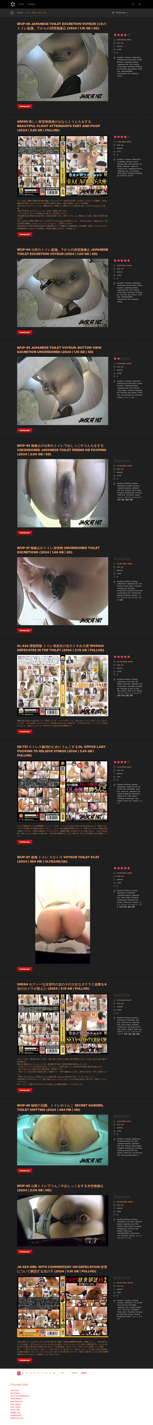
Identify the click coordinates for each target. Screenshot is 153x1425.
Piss (131, 64)
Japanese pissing (131, 62)
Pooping (131, 66)
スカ (132, 397)
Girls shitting (133, 164)
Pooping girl (129, 492)
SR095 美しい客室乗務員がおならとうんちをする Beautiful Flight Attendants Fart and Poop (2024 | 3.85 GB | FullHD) (58, 126)
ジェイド (126, 397)
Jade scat (134, 166)
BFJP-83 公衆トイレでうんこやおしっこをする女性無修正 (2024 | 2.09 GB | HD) (60, 1188)
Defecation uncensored (126, 59)
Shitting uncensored (125, 1150)
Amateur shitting (123, 483)
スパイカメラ (136, 497)
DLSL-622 (130, 681)
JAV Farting (134, 171)
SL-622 (130, 688)
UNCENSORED (127, 71)
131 (62, 1373)
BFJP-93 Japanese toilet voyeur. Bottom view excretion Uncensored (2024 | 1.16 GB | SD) (59, 350)
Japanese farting (135, 168)
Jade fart (126, 166)
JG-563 (132, 1307)
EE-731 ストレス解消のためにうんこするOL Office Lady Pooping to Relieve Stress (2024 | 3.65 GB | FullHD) (61, 751)
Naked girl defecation (131, 794)
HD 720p (134, 1141)
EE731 (119, 789)
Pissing (136, 64)
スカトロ (127, 497)
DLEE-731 (130, 787)
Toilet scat (121, 495)
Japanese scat (122, 64)
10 (54, 1373)
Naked (119, 794)
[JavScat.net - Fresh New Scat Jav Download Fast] (13, 4)
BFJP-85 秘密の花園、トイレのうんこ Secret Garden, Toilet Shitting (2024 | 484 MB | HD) (60, 1107)
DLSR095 (121, 162)
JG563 (138, 1307)
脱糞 (131, 499)
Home (21, 4)
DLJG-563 (138, 1302)
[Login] (139, 4)
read (39, 12)
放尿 (123, 499)
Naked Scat (121, 796)
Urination (135, 73)
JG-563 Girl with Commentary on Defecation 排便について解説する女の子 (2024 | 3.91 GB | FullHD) (62, 1269)
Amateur (120, 57)
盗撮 (127, 499)
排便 (118, 499)
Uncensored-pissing (129, 1155)
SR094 (130, 1029)
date (28, 12)
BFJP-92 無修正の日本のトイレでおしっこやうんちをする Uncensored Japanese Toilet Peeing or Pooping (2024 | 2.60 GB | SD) (61, 450)
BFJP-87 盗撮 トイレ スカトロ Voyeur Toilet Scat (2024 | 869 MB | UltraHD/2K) (58, 859)
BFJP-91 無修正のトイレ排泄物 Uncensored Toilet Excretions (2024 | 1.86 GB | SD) (58, 550)
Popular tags (120, 12)
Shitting (123, 69)
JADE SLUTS (122, 168)
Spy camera (132, 69)
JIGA (119, 1309)
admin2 (120, 46)
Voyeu (119, 76)
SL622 (136, 688)
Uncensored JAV (123, 73)
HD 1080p (131, 789)
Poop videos (122, 66)
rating (33, 12)
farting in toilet (131, 162)
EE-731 (137, 787)
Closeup (127, 57)
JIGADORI (134, 1309)
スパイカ (127, 1238)
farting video (122, 164)
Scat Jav (120, 43)
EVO (124, 789)
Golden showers (133, 486)
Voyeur (120, 397)
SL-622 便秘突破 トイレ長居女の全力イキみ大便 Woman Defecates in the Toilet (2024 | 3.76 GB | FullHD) (60, 648)
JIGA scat (126, 1309)
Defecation (136, 57)
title (44, 12)
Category (32, 4)
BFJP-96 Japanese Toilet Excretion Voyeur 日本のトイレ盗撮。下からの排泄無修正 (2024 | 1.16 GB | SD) (61, 26)
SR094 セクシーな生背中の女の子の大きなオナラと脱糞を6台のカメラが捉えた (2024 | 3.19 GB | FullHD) (62, 986)
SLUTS (130, 175)
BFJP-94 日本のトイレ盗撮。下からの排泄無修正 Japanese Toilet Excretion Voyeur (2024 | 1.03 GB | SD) (62, 252)
